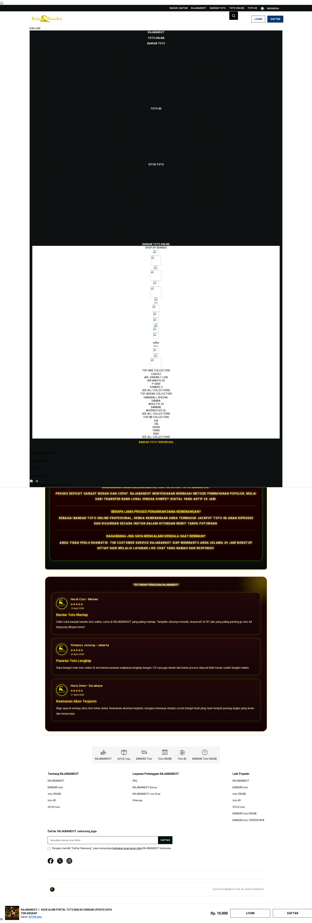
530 (156, 420)
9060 (156, 433)
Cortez (156, 374)
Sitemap (137, 800)
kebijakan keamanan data (127, 848)
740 (156, 424)
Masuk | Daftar (179, 8)
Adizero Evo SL (156, 410)
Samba (156, 400)
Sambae (156, 407)
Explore (35, 28)
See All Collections (156, 390)
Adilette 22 (156, 404)
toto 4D (252, 8)
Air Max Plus (156, 380)
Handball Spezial (156, 397)
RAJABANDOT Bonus (145, 787)
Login (258, 19)
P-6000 (156, 383)
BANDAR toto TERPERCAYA (248, 820)
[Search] (233, 16)
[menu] (156, 237)
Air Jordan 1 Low (156, 377)
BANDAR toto (218, 8)
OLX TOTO (36, 468)
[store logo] (46, 19)
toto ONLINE (236, 8)
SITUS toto (124, 758)
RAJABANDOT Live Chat (146, 793)
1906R (156, 430)
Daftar (275, 19)
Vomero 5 (156, 387)
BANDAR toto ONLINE (204, 758)
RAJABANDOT (198, 8)
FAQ (135, 780)
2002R (156, 427)
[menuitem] (156, 32)
